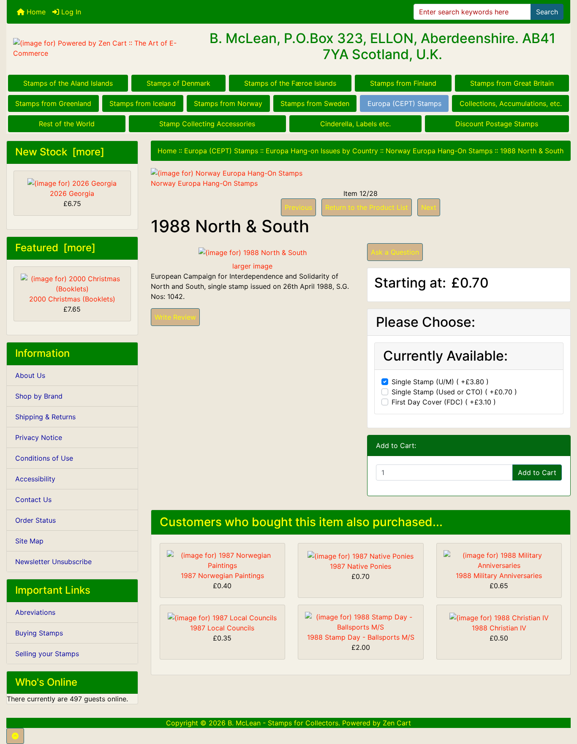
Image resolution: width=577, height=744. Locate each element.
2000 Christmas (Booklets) (72, 299)
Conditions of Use (44, 458)
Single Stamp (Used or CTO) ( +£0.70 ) (454, 392)
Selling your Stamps (47, 653)
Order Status (35, 520)
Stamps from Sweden (314, 103)
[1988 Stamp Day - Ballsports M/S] (360, 621)
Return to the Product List (366, 207)
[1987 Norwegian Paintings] (222, 560)
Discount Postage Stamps (496, 123)
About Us (30, 375)
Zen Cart (397, 723)
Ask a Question (395, 252)
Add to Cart (537, 472)
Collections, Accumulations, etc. (511, 103)
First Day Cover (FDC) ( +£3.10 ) (444, 402)
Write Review (175, 317)
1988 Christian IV (499, 628)
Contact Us (33, 499)
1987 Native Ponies (360, 566)
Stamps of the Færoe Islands (290, 83)
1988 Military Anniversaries (499, 575)
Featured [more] (55, 248)
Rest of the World (67, 123)
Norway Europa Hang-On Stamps (439, 151)
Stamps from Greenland (53, 103)
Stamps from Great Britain (512, 83)
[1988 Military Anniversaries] (499, 560)
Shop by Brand (39, 396)
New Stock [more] (59, 152)
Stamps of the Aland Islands (68, 83)
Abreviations (35, 612)
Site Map (29, 541)
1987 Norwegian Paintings (222, 575)
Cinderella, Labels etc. (355, 123)
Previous (298, 207)
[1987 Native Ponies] (361, 555)
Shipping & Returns (45, 417)
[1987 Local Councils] (222, 617)
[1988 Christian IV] (499, 617)
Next (428, 207)
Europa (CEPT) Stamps (404, 103)
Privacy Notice (38, 437)
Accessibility (35, 479)
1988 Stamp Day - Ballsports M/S (360, 637)
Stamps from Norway (228, 103)
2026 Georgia (72, 193)
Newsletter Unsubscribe (53, 561)
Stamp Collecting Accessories (207, 123)
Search (547, 12)
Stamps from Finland (403, 83)
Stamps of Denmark (178, 83)
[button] (15, 736)
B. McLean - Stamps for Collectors (283, 723)
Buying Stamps (39, 633)
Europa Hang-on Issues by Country (322, 151)
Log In (70, 12)
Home (35, 12)
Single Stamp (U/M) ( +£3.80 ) (440, 381)
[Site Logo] (100, 48)
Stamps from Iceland (142, 103)
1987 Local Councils (222, 628)
